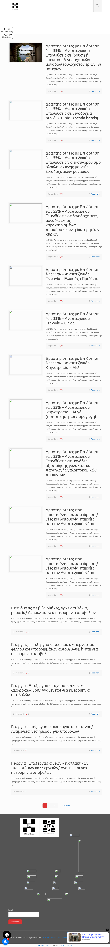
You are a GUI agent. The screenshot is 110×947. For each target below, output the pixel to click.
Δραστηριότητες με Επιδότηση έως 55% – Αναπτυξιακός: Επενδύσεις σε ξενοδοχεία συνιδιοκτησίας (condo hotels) (73, 111)
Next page (66, 806)
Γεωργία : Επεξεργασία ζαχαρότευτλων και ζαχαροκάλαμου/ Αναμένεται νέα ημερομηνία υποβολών (50, 690)
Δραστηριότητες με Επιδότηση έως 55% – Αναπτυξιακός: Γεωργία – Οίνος (73, 318)
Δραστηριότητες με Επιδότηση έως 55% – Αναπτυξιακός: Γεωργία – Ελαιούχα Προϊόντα (73, 274)
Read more (95, 91)
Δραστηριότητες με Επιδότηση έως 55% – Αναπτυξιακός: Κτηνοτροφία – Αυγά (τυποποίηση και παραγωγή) (73, 409)
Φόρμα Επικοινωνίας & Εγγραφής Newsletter (6, 33)
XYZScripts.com (67, 945)
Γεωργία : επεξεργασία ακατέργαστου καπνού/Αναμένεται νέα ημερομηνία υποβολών (52, 729)
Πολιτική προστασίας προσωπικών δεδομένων (61, 938)
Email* (10, 910)
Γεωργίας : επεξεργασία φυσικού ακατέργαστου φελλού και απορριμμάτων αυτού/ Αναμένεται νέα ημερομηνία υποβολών (54, 649)
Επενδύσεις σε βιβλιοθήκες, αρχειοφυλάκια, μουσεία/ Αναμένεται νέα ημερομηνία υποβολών (53, 610)
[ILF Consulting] (15, 6)
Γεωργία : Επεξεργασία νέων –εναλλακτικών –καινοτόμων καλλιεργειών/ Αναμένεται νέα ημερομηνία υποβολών (50, 768)
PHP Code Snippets (44, 945)
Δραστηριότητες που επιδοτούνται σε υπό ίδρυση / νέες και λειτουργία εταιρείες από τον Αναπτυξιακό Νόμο (72, 516)
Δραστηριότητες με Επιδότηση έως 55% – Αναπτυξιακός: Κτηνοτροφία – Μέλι (73, 363)
